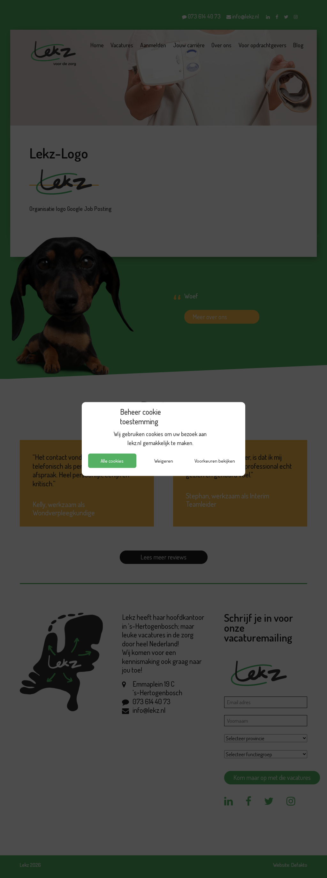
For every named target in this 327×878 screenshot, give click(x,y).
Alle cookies (112, 461)
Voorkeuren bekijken (214, 461)
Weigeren (163, 461)
